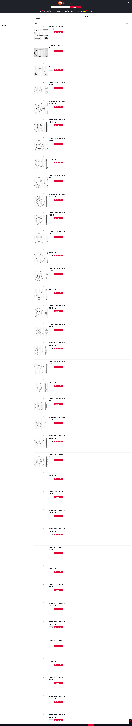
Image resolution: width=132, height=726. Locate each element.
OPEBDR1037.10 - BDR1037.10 (57, 435)
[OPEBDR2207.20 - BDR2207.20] (41, 592)
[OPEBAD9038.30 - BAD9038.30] (41, 90)
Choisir (36, 23)
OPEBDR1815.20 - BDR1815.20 (57, 528)
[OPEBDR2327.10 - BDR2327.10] (41, 610)
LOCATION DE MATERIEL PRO (86, 11)
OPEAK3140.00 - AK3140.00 (56, 45)
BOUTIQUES (4, 25)
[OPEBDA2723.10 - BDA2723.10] (41, 424)
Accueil (17, 17)
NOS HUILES (49, 11)
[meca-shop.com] (66, 3)
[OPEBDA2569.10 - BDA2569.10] (41, 369)
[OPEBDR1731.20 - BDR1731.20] (41, 499)
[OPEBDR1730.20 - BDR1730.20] (41, 480)
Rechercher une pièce (75, 7)
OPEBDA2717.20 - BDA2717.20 (57, 398)
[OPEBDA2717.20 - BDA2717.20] (41, 406)
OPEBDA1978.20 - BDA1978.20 (57, 212)
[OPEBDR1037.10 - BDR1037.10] (41, 443)
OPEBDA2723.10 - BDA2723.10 (57, 417)
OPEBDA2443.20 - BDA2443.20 (57, 287)
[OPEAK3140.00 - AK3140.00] (41, 52)
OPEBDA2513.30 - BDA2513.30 (57, 324)
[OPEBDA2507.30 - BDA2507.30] (41, 313)
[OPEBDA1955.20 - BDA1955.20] (41, 183)
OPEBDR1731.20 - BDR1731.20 (57, 491)
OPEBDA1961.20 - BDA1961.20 (57, 194)
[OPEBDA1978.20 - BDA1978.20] (41, 220)
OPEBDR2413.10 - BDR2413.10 (57, 640)
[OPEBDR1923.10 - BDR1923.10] (41, 555)
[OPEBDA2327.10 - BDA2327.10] (41, 257)
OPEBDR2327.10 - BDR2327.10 (57, 603)
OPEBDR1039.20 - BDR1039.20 (57, 454)
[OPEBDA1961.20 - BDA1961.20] (41, 201)
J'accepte (91, 724)
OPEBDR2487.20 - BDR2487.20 (57, 677)
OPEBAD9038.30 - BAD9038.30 (57, 82)
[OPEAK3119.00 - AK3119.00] (41, 34)
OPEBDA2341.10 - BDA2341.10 (57, 268)
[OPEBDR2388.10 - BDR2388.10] (41, 629)
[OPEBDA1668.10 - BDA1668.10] (41, 127)
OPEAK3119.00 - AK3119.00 (56, 26)
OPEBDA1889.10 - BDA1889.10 (57, 156)
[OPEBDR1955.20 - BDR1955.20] (41, 573)
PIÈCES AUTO (42, 11)
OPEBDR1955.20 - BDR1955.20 (57, 566)
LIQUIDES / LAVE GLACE (58, 11)
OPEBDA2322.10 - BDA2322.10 (57, 231)
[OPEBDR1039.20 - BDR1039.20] (41, 462)
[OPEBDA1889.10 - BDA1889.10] (41, 164)
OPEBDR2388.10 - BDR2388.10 (57, 621)
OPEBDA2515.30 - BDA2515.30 (57, 342)
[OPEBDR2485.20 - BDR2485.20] (41, 666)
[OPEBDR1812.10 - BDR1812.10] (41, 517)
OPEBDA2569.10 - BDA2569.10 (57, 361)
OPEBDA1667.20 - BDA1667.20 (57, 101)
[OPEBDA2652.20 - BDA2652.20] (41, 387)
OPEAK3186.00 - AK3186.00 (56, 63)
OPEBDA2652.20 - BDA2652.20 (57, 380)
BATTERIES (67, 11)
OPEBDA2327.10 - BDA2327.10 (57, 249)
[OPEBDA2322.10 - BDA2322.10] (41, 238)
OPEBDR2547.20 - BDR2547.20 (57, 714)
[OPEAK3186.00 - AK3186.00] (41, 71)
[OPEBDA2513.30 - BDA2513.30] (41, 331)
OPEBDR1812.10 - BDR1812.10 (57, 510)
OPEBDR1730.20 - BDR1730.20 (57, 473)
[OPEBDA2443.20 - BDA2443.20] (41, 294)
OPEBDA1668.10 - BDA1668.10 (57, 119)
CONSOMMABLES (75, 11)
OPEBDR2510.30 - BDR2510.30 (57, 696)
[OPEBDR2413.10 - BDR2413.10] (41, 648)
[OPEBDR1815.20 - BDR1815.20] (41, 536)
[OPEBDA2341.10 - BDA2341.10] (41, 276)
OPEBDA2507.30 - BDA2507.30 (57, 305)
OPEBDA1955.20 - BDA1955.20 (57, 175)
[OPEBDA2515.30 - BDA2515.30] (41, 350)
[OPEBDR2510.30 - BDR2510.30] (41, 703)
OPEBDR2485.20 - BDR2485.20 (57, 659)
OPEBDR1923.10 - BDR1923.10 (57, 547)
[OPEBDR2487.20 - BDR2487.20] (41, 685)
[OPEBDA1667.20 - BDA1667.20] (41, 108)
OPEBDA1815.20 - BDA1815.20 (57, 138)
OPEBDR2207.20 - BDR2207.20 (57, 584)
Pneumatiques (4, 23)
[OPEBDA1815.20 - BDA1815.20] (41, 145)
